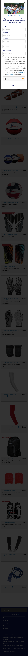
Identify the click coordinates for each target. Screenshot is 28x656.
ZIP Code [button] (5, 38)
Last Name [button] (5, 32)
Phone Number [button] (7, 50)
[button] (15, 65)
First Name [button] (5, 27)
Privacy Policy (21, 72)
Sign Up (14, 85)
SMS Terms (10, 74)
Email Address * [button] (7, 44)
